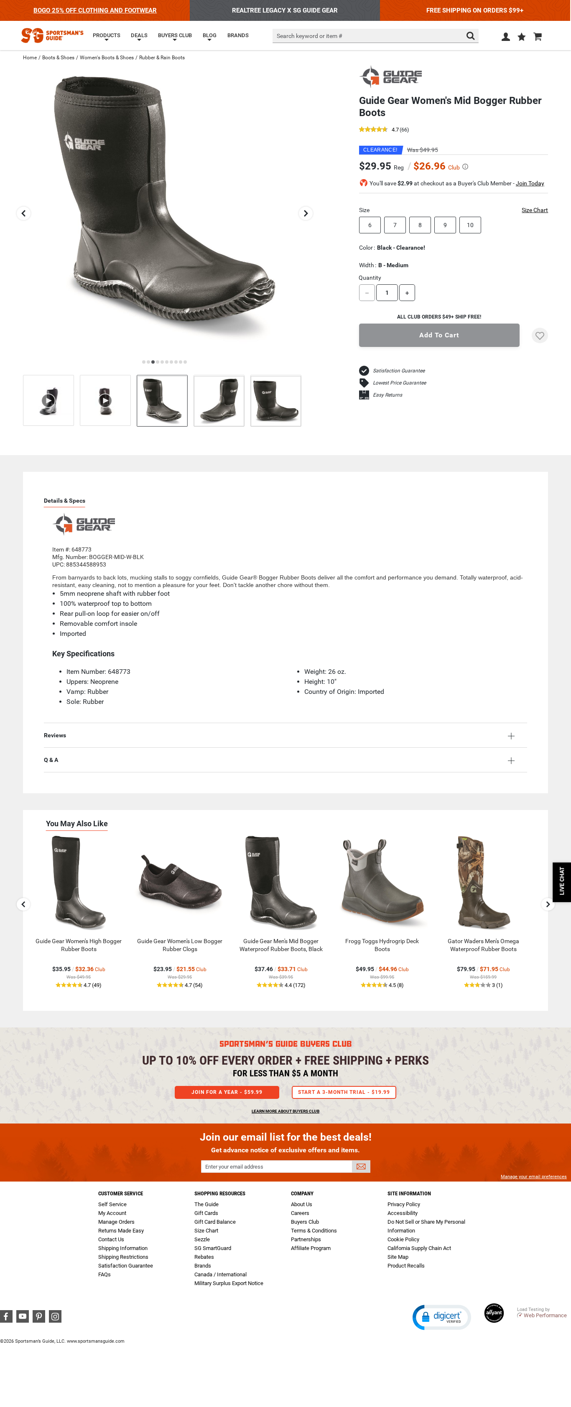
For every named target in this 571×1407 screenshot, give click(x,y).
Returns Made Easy (121, 1230)
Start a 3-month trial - (344, 1092)
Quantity (370, 277)
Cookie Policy (403, 1239)
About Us (301, 1204)
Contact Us (111, 1239)
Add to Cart (439, 335)
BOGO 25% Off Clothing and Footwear (95, 10)
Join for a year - (227, 1092)
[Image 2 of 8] (219, 400)
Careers (300, 1213)
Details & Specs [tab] (64, 500)
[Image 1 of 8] (162, 400)
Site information (409, 1193)
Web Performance (545, 1315)
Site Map (397, 1257)
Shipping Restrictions (123, 1257)
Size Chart (535, 210)
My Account (112, 1213)
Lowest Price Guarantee (399, 383)
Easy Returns (387, 395)
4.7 (395, 130)
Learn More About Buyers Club (285, 1111)
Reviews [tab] (55, 735)
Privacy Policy (403, 1204)
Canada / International (220, 1274)
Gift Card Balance (215, 1222)
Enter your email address (234, 1167)
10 (470, 225)
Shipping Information (123, 1248)
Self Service (112, 1204)
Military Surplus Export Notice (228, 1283)
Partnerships (306, 1239)
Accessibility (402, 1213)
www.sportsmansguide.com (96, 1341)
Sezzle (202, 1239)
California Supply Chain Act (419, 1248)
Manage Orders (116, 1222)
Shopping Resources (219, 1193)
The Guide (206, 1204)
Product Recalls (406, 1266)
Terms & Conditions (314, 1230)
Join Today (530, 183)
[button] (521, 37)
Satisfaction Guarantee (399, 371)
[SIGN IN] (506, 38)
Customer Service (120, 1193)
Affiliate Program (311, 1248)
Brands (202, 1266)
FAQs (104, 1274)
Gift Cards (206, 1213)
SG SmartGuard (212, 1248)
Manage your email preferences (534, 1176)
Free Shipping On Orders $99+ (474, 10)
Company (302, 1193)
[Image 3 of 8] (275, 400)
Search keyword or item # (309, 36)
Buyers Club (305, 1222)
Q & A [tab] (51, 760)
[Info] (465, 167)
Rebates (204, 1257)
